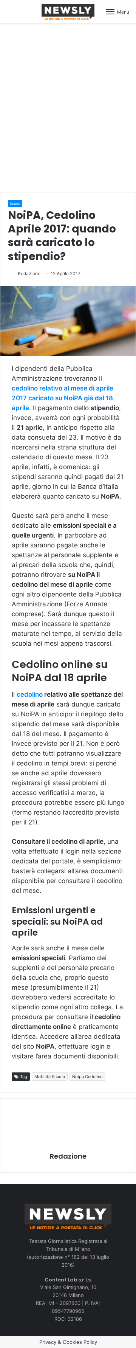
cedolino (30, 694)
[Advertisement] (68, 107)
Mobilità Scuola (49, 1076)
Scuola (15, 203)
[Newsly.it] (68, 12)
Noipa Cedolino (87, 1076)
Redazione (29, 273)
